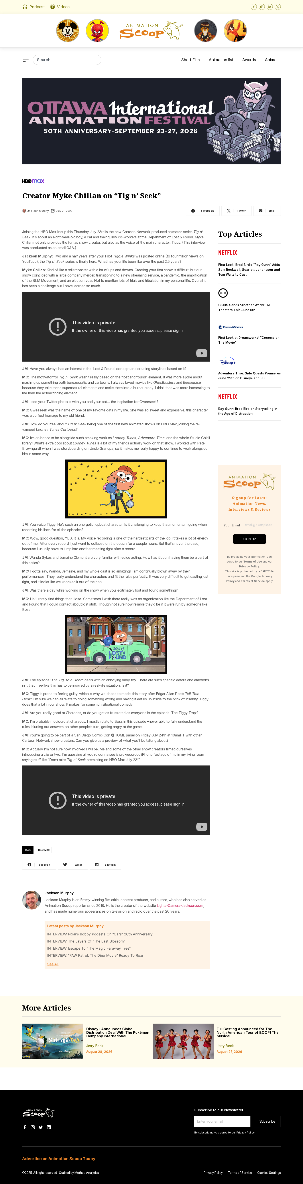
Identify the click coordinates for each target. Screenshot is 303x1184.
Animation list (221, 59)
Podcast (37, 6)
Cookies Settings (269, 1172)
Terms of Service (240, 1172)
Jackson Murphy (59, 893)
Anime (270, 59)
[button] (203, 211)
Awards (249, 59)
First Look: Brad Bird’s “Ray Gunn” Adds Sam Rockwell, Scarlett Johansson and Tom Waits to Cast (249, 269)
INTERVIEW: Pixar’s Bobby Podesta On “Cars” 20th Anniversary (100, 934)
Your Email (232, 525)
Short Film (190, 59)
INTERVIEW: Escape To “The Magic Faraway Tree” (89, 948)
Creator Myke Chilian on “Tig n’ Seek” (91, 195)
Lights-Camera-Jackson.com (180, 905)
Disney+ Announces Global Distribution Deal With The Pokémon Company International (117, 1032)
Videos (63, 6)
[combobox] (67, 60)
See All (53, 964)
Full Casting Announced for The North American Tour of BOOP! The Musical (248, 1032)
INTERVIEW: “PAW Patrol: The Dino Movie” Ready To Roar (95, 955)
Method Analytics (87, 1172)
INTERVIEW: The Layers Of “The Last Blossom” (86, 941)
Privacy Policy (245, 1132)
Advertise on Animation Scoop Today (58, 1158)
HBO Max (44, 849)
